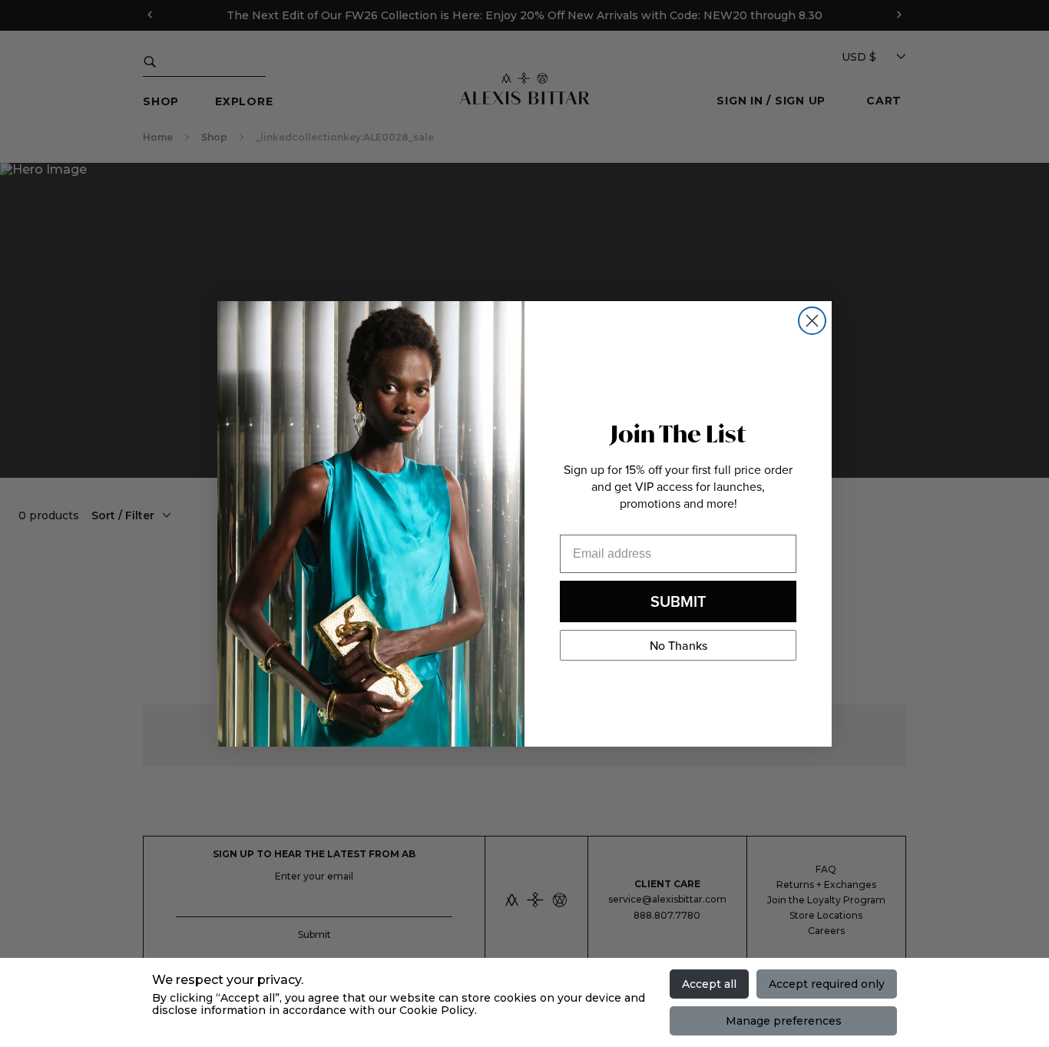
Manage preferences (784, 1021)
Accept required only (827, 984)
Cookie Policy (437, 1010)
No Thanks (678, 645)
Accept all (709, 984)
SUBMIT (678, 601)
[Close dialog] (812, 320)
